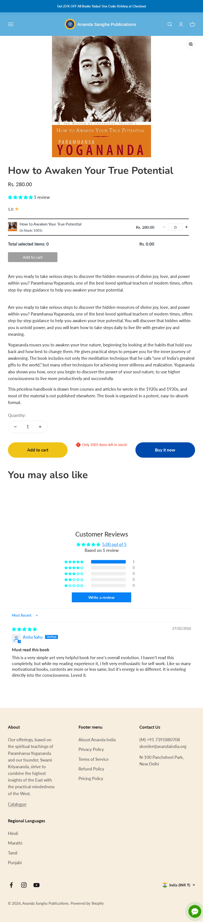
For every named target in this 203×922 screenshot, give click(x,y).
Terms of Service (93, 759)
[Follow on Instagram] (24, 885)
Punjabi (15, 862)
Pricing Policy (90, 778)
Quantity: (17, 415)
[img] (24, 629)
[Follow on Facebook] (11, 885)
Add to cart (33, 257)
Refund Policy (91, 768)
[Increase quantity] (40, 427)
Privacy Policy (91, 749)
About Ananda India (97, 739)
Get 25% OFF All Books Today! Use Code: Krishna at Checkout (101, 6)
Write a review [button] (101, 597)
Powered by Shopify (87, 903)
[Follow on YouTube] (36, 885)
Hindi (13, 833)
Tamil (12, 852)
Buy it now (165, 449)
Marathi (15, 843)
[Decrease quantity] (15, 427)
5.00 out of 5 (114, 544)
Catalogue (17, 804)
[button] (21, 197)
